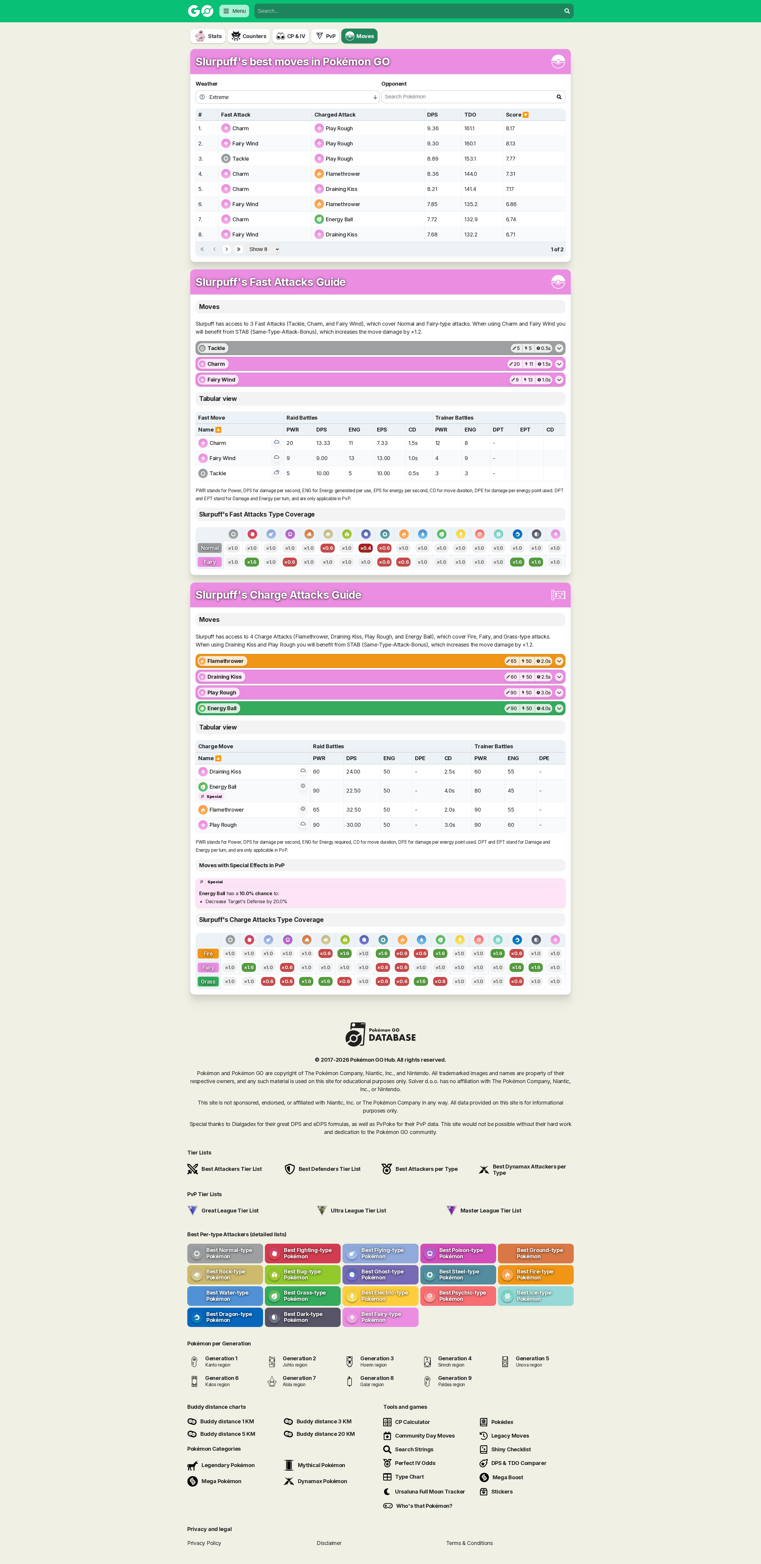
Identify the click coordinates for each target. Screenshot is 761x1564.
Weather (207, 84)
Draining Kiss (342, 189)
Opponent (394, 84)
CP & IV (296, 36)
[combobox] (408, 11)
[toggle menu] (567, 11)
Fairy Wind (245, 143)
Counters (254, 36)
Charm (240, 128)
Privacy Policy (204, 1543)
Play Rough (339, 128)
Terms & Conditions (469, 1543)
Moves (365, 36)
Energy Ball (339, 219)
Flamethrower (343, 174)
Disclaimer (329, 1543)
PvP (331, 36)
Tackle (240, 159)
